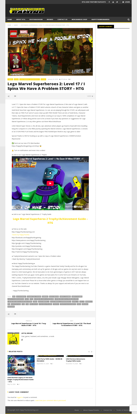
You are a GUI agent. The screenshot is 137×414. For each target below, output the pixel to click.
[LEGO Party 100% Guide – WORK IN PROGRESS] (50, 356)
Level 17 (75, 301)
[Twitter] (117, 2)
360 (14, 296)
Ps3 (23, 304)
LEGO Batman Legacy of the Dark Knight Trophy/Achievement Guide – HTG (20, 380)
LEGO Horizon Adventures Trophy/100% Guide (75, 360)
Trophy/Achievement (68, 304)
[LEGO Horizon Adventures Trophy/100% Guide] (79, 356)
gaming (45, 296)
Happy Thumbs (65, 296)
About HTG (20, 19)
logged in (20, 397)
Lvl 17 (82, 301)
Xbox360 (85, 304)
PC (9, 304)
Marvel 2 (89, 301)
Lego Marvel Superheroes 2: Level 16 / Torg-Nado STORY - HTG (28, 323)
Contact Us (62, 19)
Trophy (56, 304)
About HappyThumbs (91, 410)
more (89, 96)
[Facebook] (109, 2)
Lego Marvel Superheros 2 (29, 79)
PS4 (27, 304)
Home (9, 19)
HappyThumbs (77, 296)
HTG (31, 299)
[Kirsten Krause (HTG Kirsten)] (2, 143)
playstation (15, 304)
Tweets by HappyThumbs (20, 235)
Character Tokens (34, 296)
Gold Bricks (54, 296)
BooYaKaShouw (36, 19)
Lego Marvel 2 (44, 301)
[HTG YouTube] (2, 111)
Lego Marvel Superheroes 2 (61, 301)
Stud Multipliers (45, 304)
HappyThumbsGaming (16, 299)
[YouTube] (113, 2)
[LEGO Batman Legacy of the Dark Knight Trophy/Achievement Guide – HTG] (21, 365)
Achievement (21, 296)
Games (16, 25)
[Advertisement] (115, 48)
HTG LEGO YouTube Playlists (94, 2)
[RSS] (2, 138)
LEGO (16, 79)
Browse (50, 19)
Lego (35, 301)
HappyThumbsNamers (100, 19)
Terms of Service (123, 410)
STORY (43, 79)
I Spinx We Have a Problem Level (66, 299)
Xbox (79, 304)
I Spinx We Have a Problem (44, 299)
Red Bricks (34, 304)
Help (26, 299)
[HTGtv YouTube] (2, 117)
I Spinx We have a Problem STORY (20, 301)
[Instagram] (2, 133)
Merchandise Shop (79, 19)
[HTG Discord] (2, 122)
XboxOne (11, 306)
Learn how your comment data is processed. (50, 400)
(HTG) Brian (63, 79)
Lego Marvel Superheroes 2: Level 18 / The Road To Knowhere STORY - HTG (72, 323)
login (127, 2)
